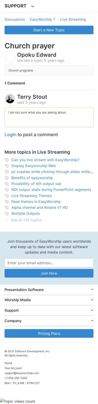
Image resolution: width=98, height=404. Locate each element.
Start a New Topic (49, 30)
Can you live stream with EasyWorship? (45, 160)
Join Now (49, 273)
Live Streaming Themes (31, 195)
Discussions (15, 19)
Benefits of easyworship (32, 177)
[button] (49, 290)
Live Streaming (73, 19)
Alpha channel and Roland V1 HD (39, 207)
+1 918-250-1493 (16, 378)
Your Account (13, 368)
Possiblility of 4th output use (36, 183)
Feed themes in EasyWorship (36, 201)
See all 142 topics (26, 220)
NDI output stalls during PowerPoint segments (51, 189)
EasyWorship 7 (42, 19)
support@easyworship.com (22, 373)
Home (8, 363)
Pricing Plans (49, 333)
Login (10, 134)
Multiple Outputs (25, 213)
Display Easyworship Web (33, 165)
